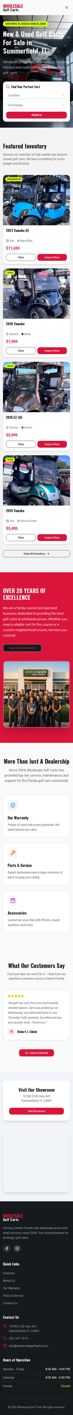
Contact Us (10, 1303)
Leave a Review (39, 1052)
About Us (9, 1280)
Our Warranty (11, 1288)
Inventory (9, 1273)
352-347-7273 (18, 1338)
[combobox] (36, 95)
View (21, 257)
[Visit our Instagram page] (17, 1248)
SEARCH (36, 115)
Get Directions (36, 1111)
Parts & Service (13, 1295)
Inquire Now (52, 257)
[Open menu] (66, 7)
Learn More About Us (22, 647)
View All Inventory (34, 553)
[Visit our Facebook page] (6, 1248)
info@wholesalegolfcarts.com (28, 1346)
